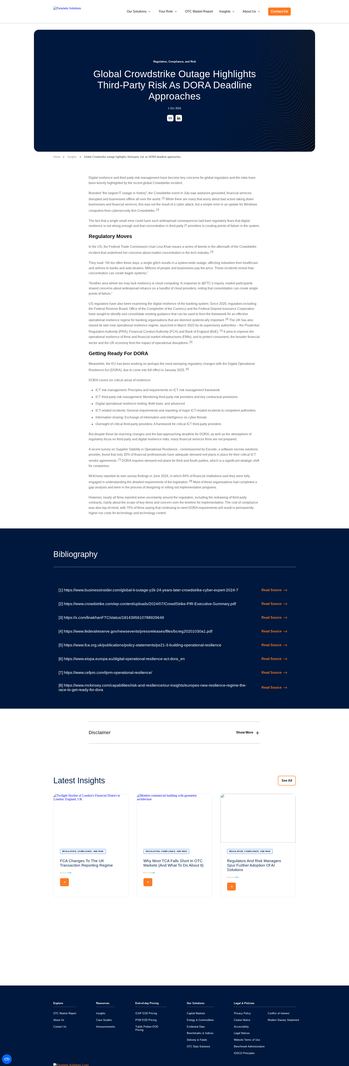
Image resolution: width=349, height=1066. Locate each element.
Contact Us (279, 11)
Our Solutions (136, 11)
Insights (224, 11)
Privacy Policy (242, 1013)
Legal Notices (242, 1033)
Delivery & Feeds (197, 1040)
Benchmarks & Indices (200, 1033)
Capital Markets (196, 1013)
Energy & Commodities (200, 1020)
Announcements (105, 1026)
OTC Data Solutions (198, 1046)
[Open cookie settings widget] (7, 1059)
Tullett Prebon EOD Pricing (146, 1028)
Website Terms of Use (247, 1040)
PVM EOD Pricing (146, 1020)
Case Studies (104, 1020)
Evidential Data (196, 1026)
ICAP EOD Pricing (146, 1013)
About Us (249, 11)
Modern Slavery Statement (283, 1020)
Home (56, 156)
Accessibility (241, 1026)
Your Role (166, 11)
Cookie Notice (242, 1020)
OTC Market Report (199, 11)
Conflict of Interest (278, 1013)
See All (287, 780)
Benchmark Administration (249, 1046)
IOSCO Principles (244, 1053)
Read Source (272, 590)
